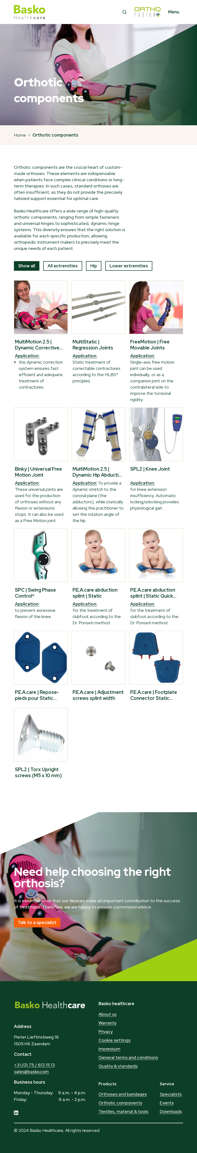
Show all (26, 266)
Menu (173, 12)
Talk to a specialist (37, 922)
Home (20, 135)
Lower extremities (129, 266)
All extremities (63, 266)
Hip (93, 266)
